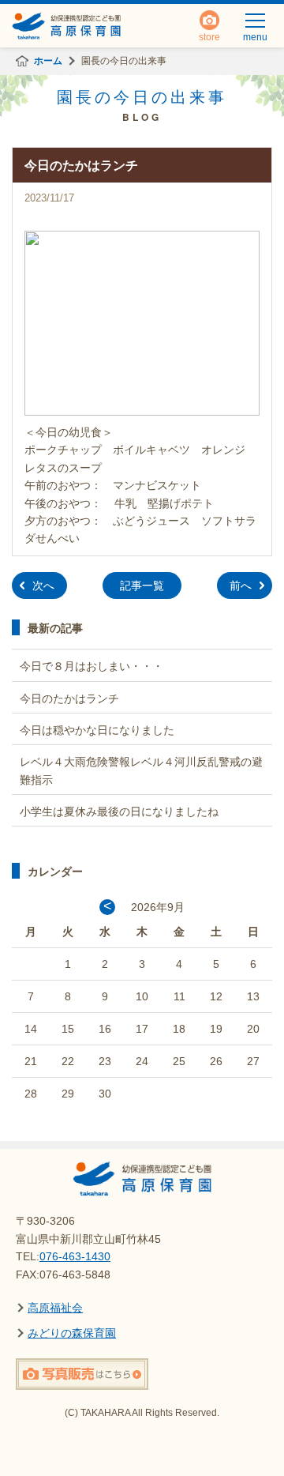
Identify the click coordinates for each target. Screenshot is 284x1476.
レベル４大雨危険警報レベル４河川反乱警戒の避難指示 (141, 770)
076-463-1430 (74, 1256)
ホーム (48, 60)
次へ (43, 585)
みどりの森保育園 (72, 1333)
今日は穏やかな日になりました (97, 730)
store (209, 33)
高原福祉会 (55, 1307)
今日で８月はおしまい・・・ (91, 666)
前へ (241, 585)
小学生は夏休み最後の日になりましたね (119, 811)
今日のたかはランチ (69, 698)
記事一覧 (142, 585)
